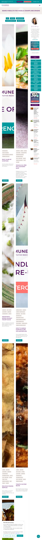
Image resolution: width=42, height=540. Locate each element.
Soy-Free (17, 162)
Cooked (3, 469)
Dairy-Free (18, 150)
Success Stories (36, 86)
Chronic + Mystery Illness (20, 311)
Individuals (18, 313)
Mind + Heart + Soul (36, 83)
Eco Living (35, 69)
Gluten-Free (18, 152)
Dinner (22, 150)
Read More (5, 180)
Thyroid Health (24, 323)
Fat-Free (25, 150)
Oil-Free (24, 158)
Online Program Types (20, 321)
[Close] (23, 521)
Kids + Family (23, 313)
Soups (25, 160)
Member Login (36, 1)
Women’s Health (36, 90)
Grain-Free (9, 311)
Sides (10, 481)
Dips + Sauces (18, 471)
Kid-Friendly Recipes (19, 156)
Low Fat (10, 313)
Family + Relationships (36, 73)
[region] (13, 529)
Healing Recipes (23, 152)
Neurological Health (19, 317)
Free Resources (4, 150)
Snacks (3, 483)
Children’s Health (35, 67)
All (36, 60)
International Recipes (20, 154)
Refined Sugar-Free (19, 160)
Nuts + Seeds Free (19, 158)
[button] (39, 5)
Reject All (13, 535)
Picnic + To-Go (4, 479)
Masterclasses (18, 315)
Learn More (35, 39)
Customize (7, 535)
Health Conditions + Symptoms (7, 154)
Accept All (20, 535)
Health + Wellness (5, 152)
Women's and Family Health (20, 325)
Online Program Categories (20, 319)
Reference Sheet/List (5, 156)
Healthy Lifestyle (36, 79)
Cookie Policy (17, 533)
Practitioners (18, 323)
